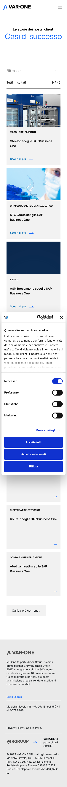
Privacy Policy (15, 727)
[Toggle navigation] (60, 7)
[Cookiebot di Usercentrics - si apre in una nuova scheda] (39, 317)
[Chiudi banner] (61, 317)
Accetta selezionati (33, 454)
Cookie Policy (34, 727)
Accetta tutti (34, 442)
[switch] (57, 393)
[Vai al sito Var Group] (22, 742)
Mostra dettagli (46, 430)
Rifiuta (33, 466)
